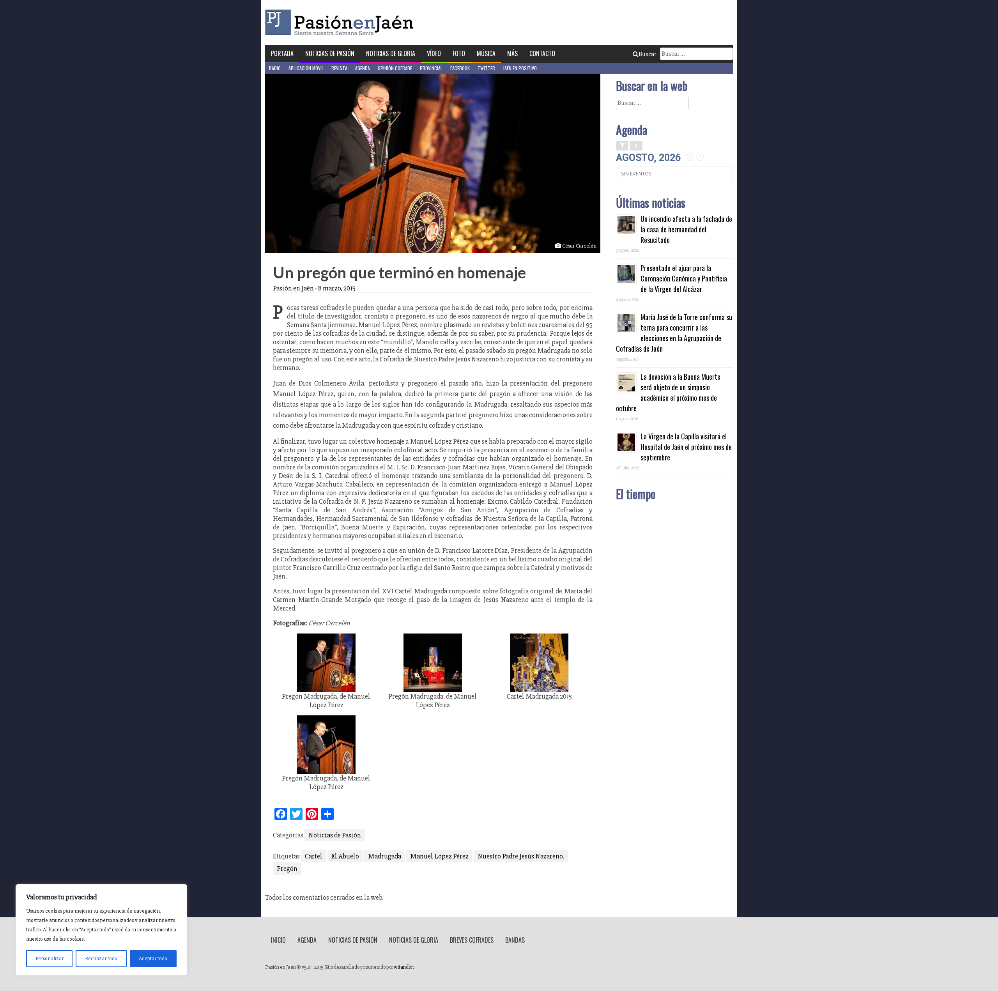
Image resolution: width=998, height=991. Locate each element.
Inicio (278, 940)
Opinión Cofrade (395, 68)
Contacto (542, 53)
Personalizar (49, 958)
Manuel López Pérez (439, 856)
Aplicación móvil (306, 68)
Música (486, 53)
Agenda (362, 68)
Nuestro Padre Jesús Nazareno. (521, 856)
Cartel (313, 856)
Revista (339, 68)
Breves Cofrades (472, 940)
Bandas (515, 940)
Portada (282, 53)
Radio (275, 68)
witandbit (404, 967)
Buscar (647, 54)
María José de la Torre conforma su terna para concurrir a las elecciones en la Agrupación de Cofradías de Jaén (674, 333)
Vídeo (434, 53)
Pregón (287, 868)
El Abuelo (345, 856)
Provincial (431, 68)
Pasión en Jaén (341, 22)
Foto (459, 53)
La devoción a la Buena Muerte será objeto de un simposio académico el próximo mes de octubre (668, 392)
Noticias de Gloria (390, 53)
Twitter (486, 68)
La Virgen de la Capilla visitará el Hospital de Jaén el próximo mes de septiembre (686, 446)
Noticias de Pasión (329, 53)
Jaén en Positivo (520, 68)
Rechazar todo (101, 958)
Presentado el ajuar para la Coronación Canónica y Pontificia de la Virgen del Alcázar (684, 278)
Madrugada (384, 856)
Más (512, 53)
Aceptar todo (153, 958)
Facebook (460, 68)
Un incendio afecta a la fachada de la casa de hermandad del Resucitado (686, 229)
